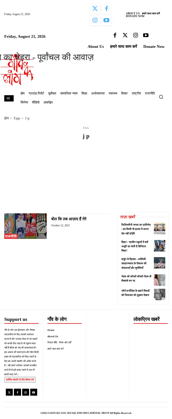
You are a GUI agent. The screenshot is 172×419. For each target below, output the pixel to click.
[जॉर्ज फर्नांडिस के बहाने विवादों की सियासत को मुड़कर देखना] (159, 294)
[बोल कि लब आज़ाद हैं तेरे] (25, 226)
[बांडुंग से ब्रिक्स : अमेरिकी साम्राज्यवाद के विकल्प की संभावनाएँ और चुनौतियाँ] (159, 263)
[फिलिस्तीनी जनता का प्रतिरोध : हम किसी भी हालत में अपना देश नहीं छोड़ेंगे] (159, 228)
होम (6, 118)
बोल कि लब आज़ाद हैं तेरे (68, 219)
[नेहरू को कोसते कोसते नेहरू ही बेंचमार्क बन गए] (159, 280)
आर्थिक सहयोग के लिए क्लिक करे (20, 379)
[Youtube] (33, 392)
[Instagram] (25, 392)
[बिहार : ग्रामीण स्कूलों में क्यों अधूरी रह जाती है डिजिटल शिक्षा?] (159, 245)
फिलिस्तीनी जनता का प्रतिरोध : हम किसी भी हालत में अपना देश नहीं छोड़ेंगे (136, 229)
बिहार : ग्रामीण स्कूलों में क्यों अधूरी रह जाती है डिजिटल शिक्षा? (134, 246)
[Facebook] (17, 392)
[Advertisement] (86, 178)
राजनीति (11, 236)
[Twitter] (9, 392)
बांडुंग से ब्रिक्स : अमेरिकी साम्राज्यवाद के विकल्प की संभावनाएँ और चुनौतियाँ (133, 263)
